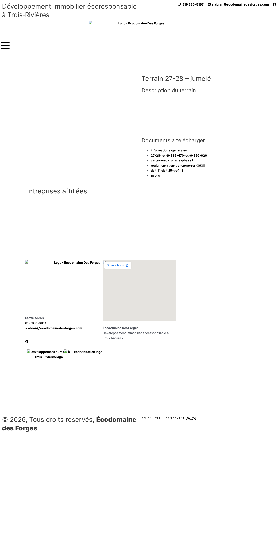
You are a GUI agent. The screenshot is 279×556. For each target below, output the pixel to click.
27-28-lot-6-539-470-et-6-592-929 (179, 155)
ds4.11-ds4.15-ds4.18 (167, 170)
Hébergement (174, 418)
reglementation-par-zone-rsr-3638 (178, 165)
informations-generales (169, 150)
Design (147, 418)
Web (158, 418)
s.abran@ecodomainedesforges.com (53, 328)
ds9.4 (155, 176)
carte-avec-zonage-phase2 (172, 160)
